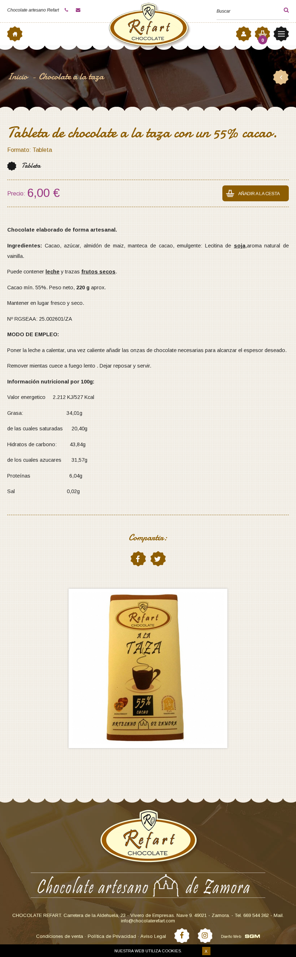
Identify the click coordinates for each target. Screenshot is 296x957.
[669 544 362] (67, 10)
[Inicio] (14, 33)
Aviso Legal (153, 936)
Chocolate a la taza (71, 76)
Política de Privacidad (112, 936)
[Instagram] (205, 935)
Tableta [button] (31, 165)
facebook (138, 558)
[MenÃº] (281, 33)
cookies (171, 951)
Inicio (18, 76)
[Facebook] (181, 935)
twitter (158, 558)
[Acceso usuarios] (243, 33)
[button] (280, 10)
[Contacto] (79, 10)
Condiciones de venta (59, 936)
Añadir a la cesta (259, 193)
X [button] (206, 951)
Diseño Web (231, 937)
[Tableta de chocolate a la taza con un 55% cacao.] (148, 668)
